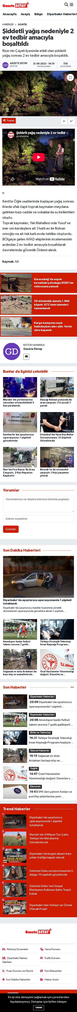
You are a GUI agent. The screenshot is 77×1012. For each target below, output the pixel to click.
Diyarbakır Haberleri (62, 14)
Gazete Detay (32, 348)
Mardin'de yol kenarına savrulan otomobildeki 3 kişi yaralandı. (18, 403)
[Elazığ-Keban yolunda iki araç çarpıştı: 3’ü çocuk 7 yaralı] (57, 387)
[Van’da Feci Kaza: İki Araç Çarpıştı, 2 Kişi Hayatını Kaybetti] (20, 457)
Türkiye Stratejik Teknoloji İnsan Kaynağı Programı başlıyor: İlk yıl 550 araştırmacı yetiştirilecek (50, 740)
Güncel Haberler (39, 751)
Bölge (38, 14)
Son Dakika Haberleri (18, 979)
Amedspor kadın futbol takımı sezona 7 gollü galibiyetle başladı (50, 722)
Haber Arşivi (52, 979)
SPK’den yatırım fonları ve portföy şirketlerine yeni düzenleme (50, 794)
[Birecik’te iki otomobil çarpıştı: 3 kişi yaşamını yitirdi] (57, 457)
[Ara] (66, 4)
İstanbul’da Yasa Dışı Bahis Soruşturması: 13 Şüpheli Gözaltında (56, 437)
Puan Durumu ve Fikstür (19, 971)
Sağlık (33, 768)
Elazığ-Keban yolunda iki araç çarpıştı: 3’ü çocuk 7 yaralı (56, 403)
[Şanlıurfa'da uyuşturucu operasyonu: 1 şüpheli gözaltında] (20, 422)
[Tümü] (72, 687)
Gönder (11, 529)
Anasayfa (9, 14)
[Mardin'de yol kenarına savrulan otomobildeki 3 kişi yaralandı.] (20, 387)
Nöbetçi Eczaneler (17, 949)
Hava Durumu (52, 949)
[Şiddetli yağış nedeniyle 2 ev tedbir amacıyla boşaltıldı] (38, 93)
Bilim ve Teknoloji (40, 733)
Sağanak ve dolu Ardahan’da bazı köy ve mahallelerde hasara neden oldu (50, 758)
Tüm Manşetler (53, 971)
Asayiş (25, 14)
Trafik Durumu (52, 958)
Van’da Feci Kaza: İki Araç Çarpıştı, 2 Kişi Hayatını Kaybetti (19, 472)
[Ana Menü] (71, 4)
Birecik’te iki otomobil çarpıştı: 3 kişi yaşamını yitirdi (54, 472)
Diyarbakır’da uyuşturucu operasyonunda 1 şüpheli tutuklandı (50, 704)
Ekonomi (35, 786)
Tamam (38, 1008)
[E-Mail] (26, 357)
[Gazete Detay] (11, 351)
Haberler (8, 24)
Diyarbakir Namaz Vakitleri (15, 960)
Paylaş (10, 120)
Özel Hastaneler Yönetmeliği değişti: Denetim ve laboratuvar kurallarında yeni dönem (50, 776)
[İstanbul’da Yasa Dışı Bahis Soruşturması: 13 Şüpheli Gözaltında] (57, 422)
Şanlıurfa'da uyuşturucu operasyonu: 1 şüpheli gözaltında (18, 437)
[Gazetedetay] (15, 5)
